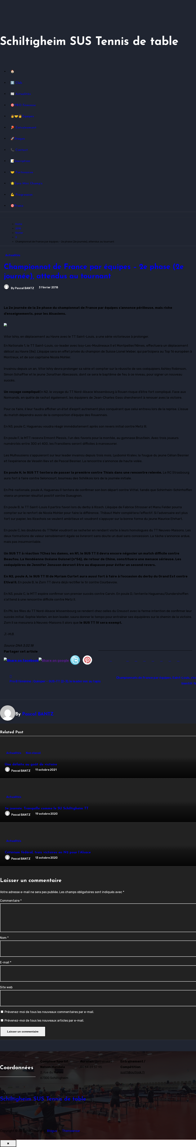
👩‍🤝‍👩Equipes (22, 116)
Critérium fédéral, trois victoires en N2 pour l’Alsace (48, 852)
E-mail (5, 962)
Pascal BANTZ (24, 288)
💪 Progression (22, 194)
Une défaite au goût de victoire (31, 764)
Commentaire (11, 900)
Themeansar (71, 1131)
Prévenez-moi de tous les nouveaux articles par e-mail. (44, 1020)
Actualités (12, 255)
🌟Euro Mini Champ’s (26, 183)
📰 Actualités (21, 94)
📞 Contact (19, 150)
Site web (6, 987)
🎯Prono (17, 205)
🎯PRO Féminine (23, 105)
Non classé (33, 753)
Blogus (52, 1131)
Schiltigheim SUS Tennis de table (89, 42)
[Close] (8, 1143)
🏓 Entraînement (23, 127)
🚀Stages (18, 138)
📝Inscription (20, 161)
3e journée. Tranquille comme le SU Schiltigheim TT (46, 808)
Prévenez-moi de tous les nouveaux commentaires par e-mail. (49, 1012)
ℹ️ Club (16, 83)
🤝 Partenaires (22, 172)
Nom (4, 938)
